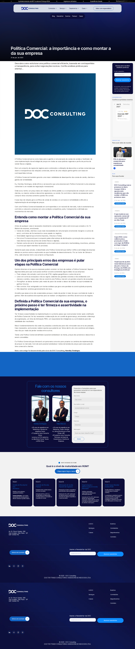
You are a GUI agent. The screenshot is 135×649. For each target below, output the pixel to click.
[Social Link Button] (9, 566)
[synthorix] (18, 525)
